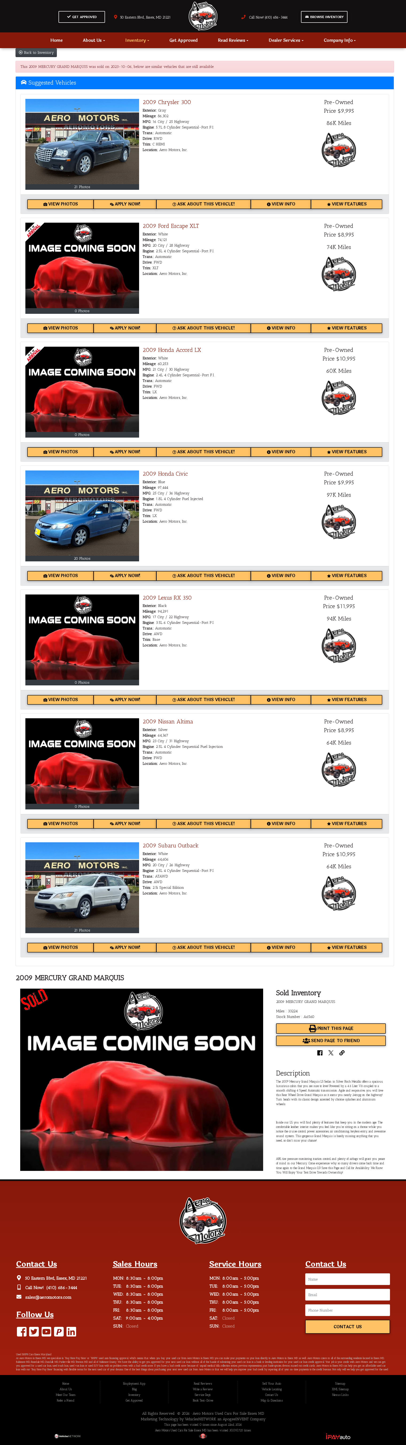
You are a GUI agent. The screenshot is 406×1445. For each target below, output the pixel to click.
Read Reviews (232, 40)
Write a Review (203, 1389)
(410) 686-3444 (61, 1287)
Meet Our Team (66, 1395)
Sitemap (340, 1383)
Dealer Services (285, 40)
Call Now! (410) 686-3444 (266, 17)
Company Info (338, 40)
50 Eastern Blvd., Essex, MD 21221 (144, 17)
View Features (349, 204)
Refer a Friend (65, 1400)
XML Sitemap (340, 1389)
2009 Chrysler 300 (167, 102)
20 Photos (82, 558)
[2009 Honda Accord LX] (82, 389)
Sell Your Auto (271, 1383)
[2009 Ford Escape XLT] (82, 265)
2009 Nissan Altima (168, 721)
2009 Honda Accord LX (172, 349)
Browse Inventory (326, 17)
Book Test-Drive (203, 1400)
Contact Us (347, 1327)
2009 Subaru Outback (171, 845)
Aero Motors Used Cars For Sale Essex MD (228, 1413)
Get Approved (84, 17)
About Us (93, 40)
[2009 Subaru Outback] (82, 885)
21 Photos (82, 187)
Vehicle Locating (272, 1389)
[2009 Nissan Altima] (82, 761)
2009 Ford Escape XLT (171, 225)
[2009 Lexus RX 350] (82, 637)
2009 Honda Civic (165, 473)
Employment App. (134, 1383)
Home (56, 40)
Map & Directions (272, 1400)
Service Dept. (203, 1395)
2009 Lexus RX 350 (167, 597)
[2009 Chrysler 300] (82, 141)
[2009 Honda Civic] (82, 513)
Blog (134, 1389)
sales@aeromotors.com (48, 1297)
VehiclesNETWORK (200, 1419)
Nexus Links (340, 1395)
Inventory (136, 40)
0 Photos (82, 311)
